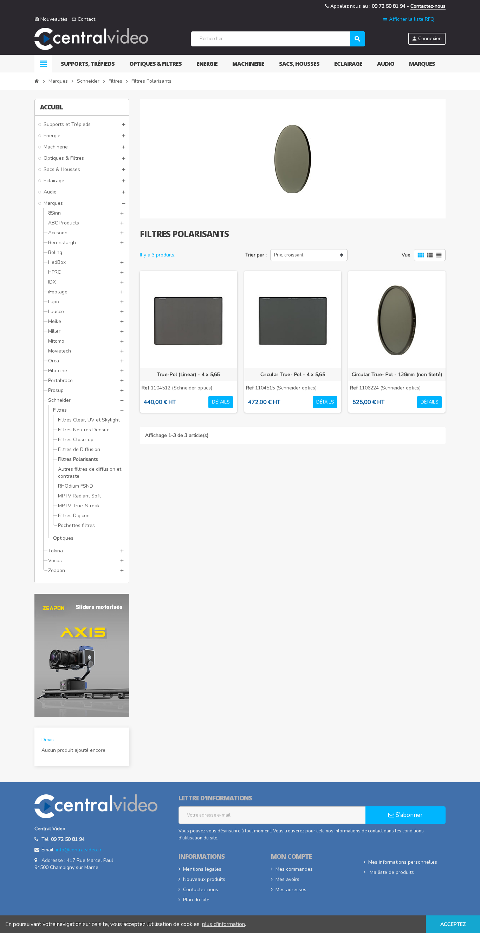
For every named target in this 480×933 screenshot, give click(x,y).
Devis (47, 739)
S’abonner (408, 815)
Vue (406, 255)
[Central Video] (91, 38)
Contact (83, 19)
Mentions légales (202, 869)
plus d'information (223, 924)
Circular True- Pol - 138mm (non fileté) (397, 374)
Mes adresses (290, 889)
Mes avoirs (287, 879)
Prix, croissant (288, 255)
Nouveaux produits (204, 879)
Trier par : (256, 255)
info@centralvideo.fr (79, 849)
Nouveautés (50, 19)
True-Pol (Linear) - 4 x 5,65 (188, 374)
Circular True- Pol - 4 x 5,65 (292, 374)
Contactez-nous (428, 6)
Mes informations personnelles (402, 862)
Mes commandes (294, 869)
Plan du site (196, 899)
